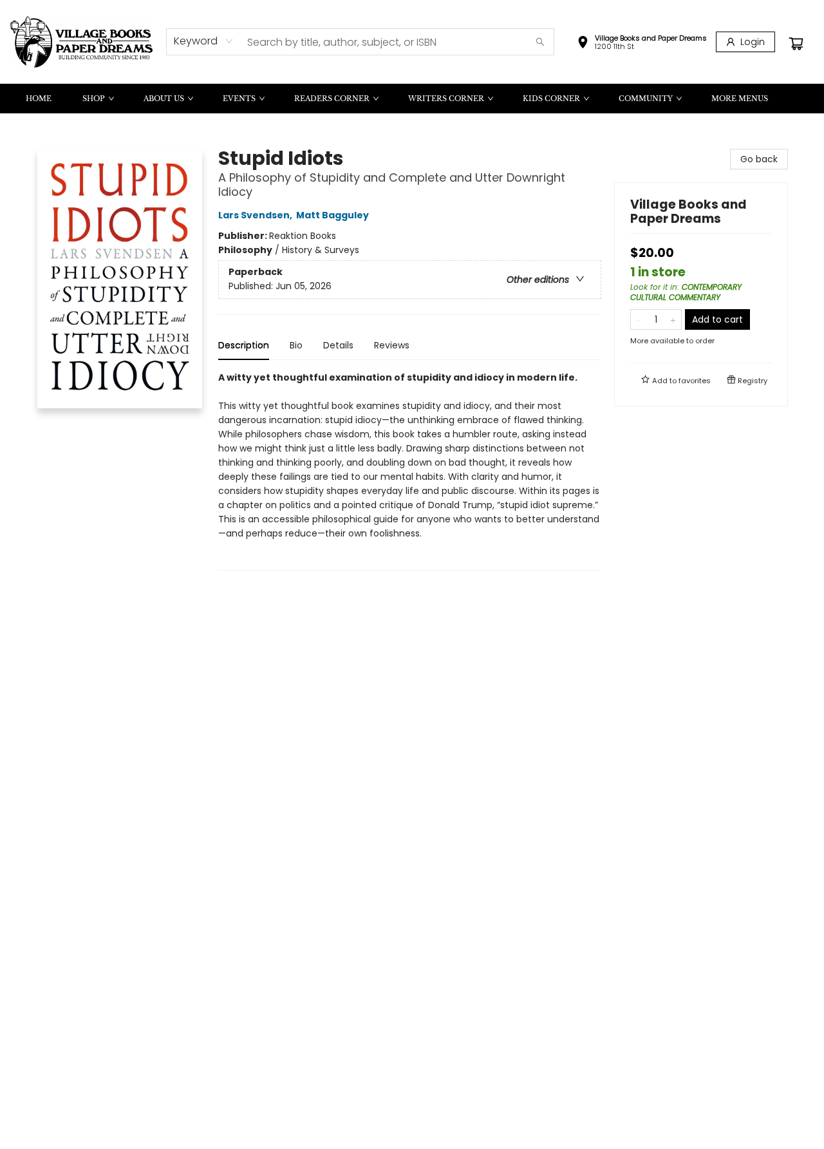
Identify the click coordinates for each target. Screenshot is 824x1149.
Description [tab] (243, 345)
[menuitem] (38, 98)
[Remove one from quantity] (639, 319)
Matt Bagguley (332, 215)
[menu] (412, 98)
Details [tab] (338, 345)
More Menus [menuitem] (739, 98)
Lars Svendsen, (256, 215)
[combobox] (204, 41)
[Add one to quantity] (673, 319)
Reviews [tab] (391, 345)
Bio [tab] (296, 345)
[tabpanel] (409, 470)
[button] (642, 43)
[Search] (540, 42)
